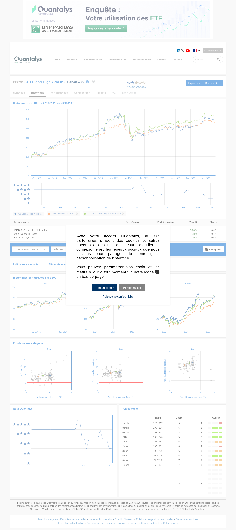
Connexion (213, 50)
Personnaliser (132, 287)
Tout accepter (105, 287)
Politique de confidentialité (118, 296)
